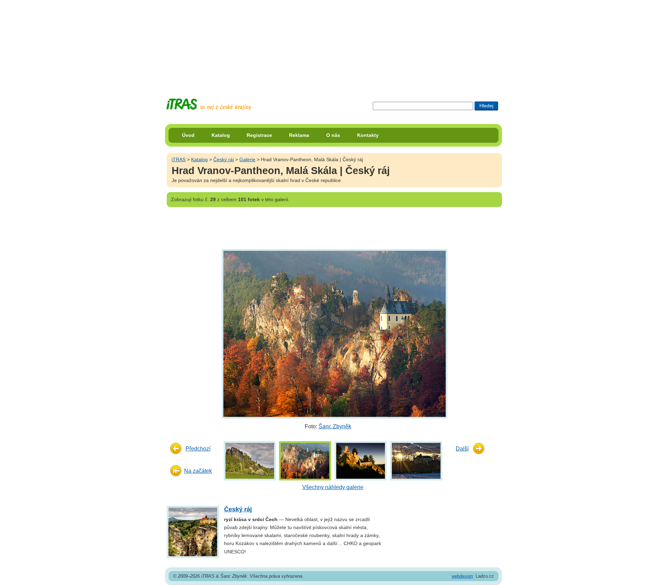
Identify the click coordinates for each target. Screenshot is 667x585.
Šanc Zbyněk (335, 426)
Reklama (299, 135)
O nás (333, 135)
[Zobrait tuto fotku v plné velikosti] (250, 460)
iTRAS (179, 159)
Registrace (259, 135)
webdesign (462, 576)
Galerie (247, 159)
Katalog (221, 135)
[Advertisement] (333, 43)
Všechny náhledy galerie (332, 487)
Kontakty (368, 135)
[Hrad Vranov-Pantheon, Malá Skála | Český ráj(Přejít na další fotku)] (333, 334)
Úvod (188, 135)
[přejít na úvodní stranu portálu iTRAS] (209, 104)
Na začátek (198, 471)
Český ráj (223, 159)
